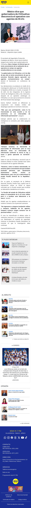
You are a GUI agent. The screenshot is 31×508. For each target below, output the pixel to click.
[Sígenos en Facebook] (12, 437)
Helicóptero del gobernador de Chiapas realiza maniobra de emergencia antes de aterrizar (19, 334)
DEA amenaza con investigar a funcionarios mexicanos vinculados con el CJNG (20, 261)
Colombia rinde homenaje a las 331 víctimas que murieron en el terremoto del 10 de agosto (18, 309)
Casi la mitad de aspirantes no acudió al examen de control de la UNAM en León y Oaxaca (20, 253)
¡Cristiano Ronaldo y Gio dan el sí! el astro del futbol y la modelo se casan (19, 279)
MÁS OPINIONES (25, 423)
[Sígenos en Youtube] (22, 437)
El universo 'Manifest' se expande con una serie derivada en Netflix (18, 325)
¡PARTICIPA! (15, 380)
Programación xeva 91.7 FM (10, 475)
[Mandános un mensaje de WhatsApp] (5, 437)
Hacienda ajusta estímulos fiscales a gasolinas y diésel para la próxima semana (18, 301)
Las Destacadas (9, 7)
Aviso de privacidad (22, 495)
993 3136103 (6, 448)
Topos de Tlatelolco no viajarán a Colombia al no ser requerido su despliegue (19, 244)
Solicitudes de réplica (8, 499)
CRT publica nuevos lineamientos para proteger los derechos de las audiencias (18, 317)
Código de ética (22, 499)
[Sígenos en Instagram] (8, 437)
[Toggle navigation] (28, 2)
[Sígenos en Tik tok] (26, 437)
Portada (2, 7)
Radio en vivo (6, 472)
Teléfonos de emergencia (9, 469)
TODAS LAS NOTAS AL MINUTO (21, 339)
